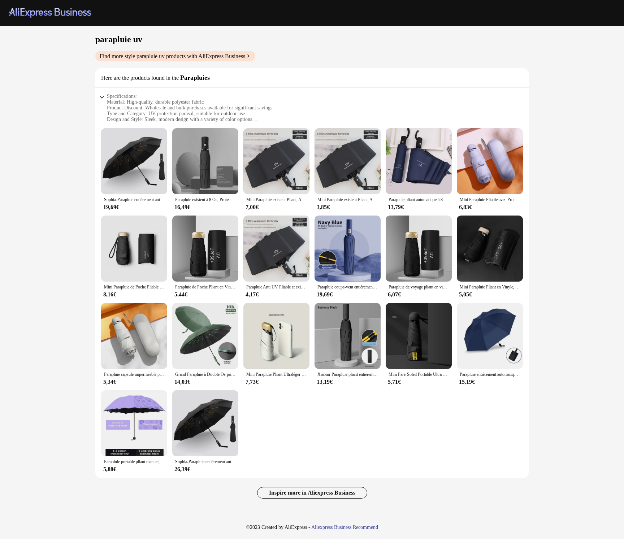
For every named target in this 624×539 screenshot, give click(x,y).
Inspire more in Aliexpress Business (312, 493)
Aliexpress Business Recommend (344, 527)
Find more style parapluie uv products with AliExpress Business (172, 56)
